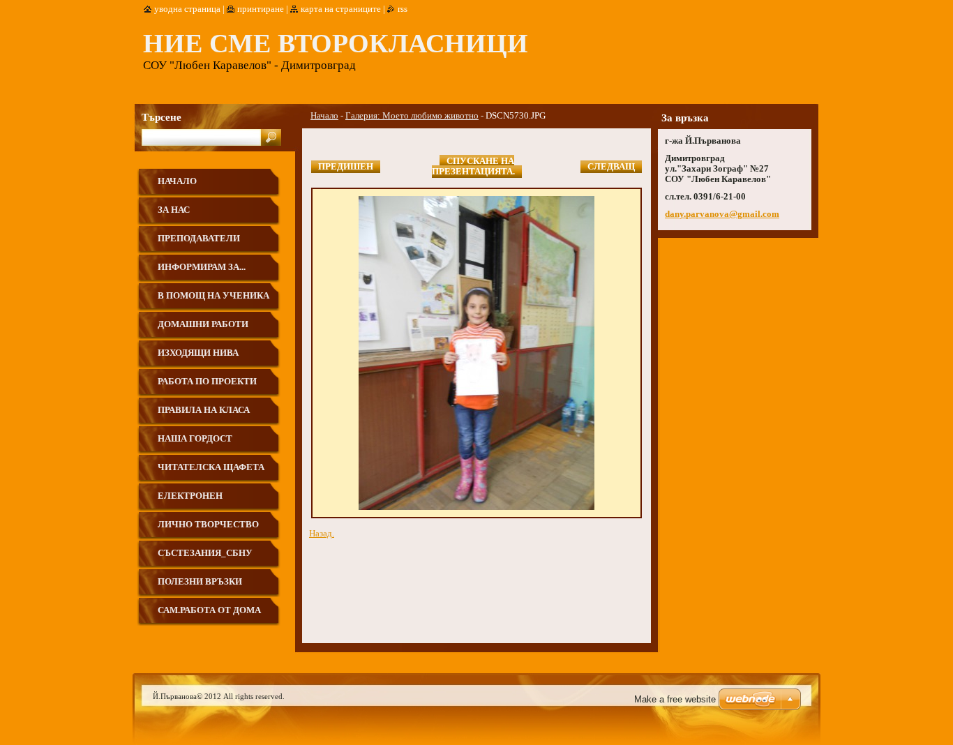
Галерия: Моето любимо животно (412, 116)
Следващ (611, 167)
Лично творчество (208, 524)
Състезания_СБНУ (205, 553)
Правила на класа (204, 410)
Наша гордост (195, 439)
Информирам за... (202, 267)
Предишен (345, 167)
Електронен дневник (190, 501)
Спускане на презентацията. (473, 166)
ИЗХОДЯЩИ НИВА (198, 353)
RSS (402, 9)
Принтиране (260, 9)
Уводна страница (187, 9)
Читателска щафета (211, 467)
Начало (324, 116)
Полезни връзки (200, 582)
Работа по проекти (207, 381)
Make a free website (675, 699)
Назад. (321, 534)
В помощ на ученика (213, 296)
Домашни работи (203, 324)
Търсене (161, 117)
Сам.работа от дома (209, 610)
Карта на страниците (341, 9)
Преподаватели (199, 238)
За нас (174, 210)
